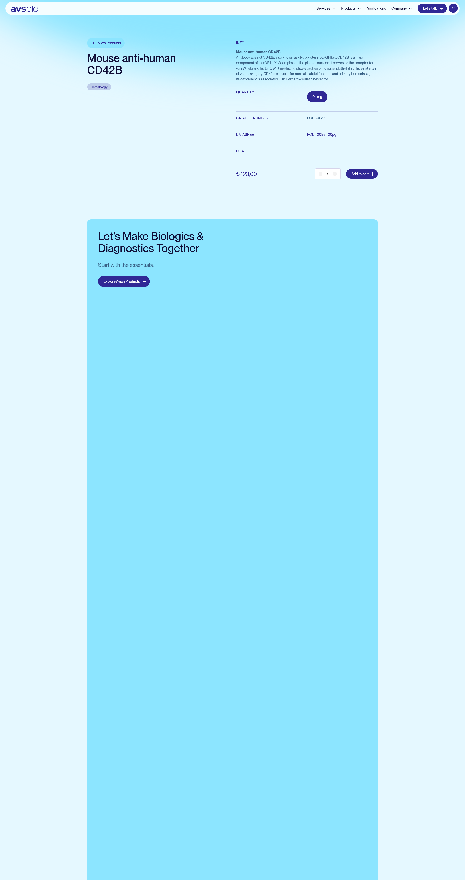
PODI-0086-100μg (321, 134)
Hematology (99, 87)
